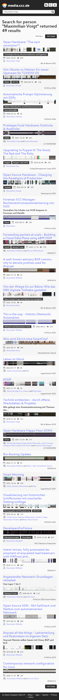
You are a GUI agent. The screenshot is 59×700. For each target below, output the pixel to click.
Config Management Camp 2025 (43, 169)
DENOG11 (51, 571)
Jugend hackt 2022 (48, 374)
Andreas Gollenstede (26, 517)
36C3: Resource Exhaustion (45, 544)
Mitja (34, 486)
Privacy (54, 695)
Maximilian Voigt (13, 61)
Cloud (6, 223)
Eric (20, 391)
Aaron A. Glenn (33, 679)
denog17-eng (17, 247)
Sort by (39, 36)
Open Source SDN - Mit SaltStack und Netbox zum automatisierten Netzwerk (29, 609)
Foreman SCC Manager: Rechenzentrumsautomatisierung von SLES (28, 203)
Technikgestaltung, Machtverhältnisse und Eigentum (25, 55)
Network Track (10, 594)
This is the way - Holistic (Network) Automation (27, 316)
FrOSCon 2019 (50, 627)
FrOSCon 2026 (50, 88)
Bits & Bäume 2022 (48, 64)
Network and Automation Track (17, 327)
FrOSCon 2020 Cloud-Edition (44, 600)
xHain (6, 138)
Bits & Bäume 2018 (48, 425)
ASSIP (7, 380)
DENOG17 (51, 253)
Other (6, 82)
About (30, 695)
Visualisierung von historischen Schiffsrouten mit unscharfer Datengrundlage (24, 499)
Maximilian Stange (13, 191)
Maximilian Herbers (14, 117)
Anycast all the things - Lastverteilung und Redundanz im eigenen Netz (28, 634)
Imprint (45, 695)
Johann (26, 391)
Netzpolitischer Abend (47, 353)
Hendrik (15, 486)
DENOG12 (51, 681)
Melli (9, 486)
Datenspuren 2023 (48, 194)
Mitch (9, 443)
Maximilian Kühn (13, 306)
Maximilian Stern (13, 351)
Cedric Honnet (47, 443)
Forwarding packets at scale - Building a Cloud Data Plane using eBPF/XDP (29, 236)
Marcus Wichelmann (35, 251)
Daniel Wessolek (31, 142)
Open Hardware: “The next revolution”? (21, 44)
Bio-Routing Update (17, 454)
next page (51, 36)
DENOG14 (51, 281)
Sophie (9, 371)
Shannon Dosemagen (43, 446)
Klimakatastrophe (11, 538)
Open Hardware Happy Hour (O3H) (27, 431)
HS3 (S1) (36, 511)
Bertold (15, 391)
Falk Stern (31, 597)
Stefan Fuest (12, 517)
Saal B (6, 247)
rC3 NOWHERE (49, 144)
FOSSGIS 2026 (50, 119)
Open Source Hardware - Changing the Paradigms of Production (27, 176)
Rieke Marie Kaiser (30, 520)
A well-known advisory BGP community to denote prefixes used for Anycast (28, 263)
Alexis (9, 391)
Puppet (7, 163)
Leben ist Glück (13, 359)
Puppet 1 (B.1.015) (20, 163)
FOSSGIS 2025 (50, 522)
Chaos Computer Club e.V (14, 695)
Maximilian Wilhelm (15, 251)
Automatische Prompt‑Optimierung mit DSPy (27, 96)
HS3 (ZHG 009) (10, 111)
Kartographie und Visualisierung (17, 511)
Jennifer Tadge (41, 517)
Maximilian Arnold (13, 86)
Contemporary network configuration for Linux (28, 665)
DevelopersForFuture (17, 528)
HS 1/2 (15, 82)
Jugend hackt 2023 (48, 394)
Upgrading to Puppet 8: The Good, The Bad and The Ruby (27, 152)
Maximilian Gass (12, 166)
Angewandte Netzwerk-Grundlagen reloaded (28, 578)
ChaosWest (26, 538)
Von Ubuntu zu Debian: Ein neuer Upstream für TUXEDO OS (26, 71)
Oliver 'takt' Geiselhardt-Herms (39, 466)
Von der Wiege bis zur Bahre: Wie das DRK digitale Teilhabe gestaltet (29, 288)
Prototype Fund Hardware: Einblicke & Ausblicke (28, 127)
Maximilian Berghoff (14, 541)
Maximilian (10, 226)
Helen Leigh (15, 446)
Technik (7, 187)
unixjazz (6, 446)
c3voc (30, 697)
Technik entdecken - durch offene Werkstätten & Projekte (26, 401)
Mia (27, 371)
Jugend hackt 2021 (48, 489)
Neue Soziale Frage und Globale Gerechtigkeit (23, 299)
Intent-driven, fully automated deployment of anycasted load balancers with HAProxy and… (29, 553)
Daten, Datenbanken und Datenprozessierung (22, 107)
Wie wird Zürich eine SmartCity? (25, 339)
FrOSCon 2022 (50, 229)
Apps (37, 695)
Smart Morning (13, 475)
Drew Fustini (26, 446)
